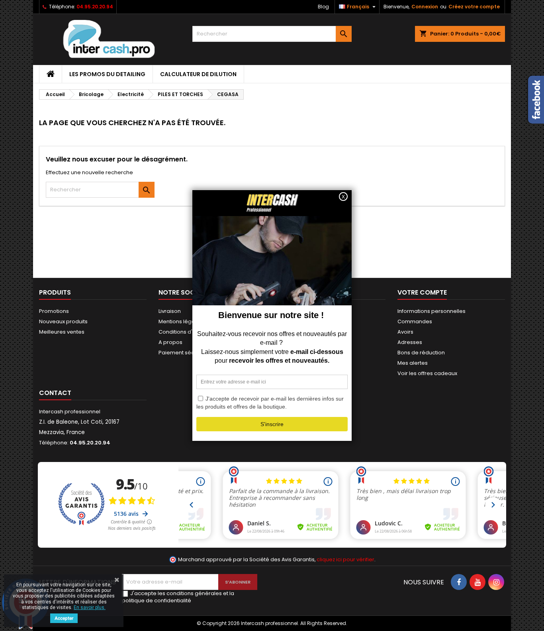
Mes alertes (412, 363)
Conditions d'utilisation (188, 332)
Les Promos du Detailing (107, 74)
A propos (170, 342)
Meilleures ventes (61, 332)
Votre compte (422, 292)
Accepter (64, 618)
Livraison (170, 311)
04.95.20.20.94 (94, 6)
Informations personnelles (431, 311)
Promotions (54, 311)
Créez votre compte (474, 6)
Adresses (409, 342)
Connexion (424, 6)
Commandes (414, 321)
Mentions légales (181, 321)
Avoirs (405, 332)
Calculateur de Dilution (198, 74)
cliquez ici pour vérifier (345, 559)
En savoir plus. (90, 607)
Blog (323, 6)
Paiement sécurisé (183, 352)
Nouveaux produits (63, 321)
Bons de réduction (421, 352)
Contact (55, 392)
